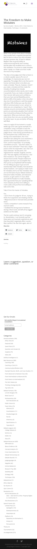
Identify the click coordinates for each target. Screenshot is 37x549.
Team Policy (8, 406)
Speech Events (8, 503)
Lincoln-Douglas (10, 393)
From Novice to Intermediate (13, 379)
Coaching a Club (10, 365)
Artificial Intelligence (10, 357)
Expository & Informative (13, 518)
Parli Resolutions (11, 400)
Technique (15, 28)
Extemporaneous (11, 510)
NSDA (6, 436)
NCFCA (7, 433)
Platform (7, 516)
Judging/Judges (9, 460)
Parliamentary (9, 398)
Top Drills (8, 388)
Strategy (7, 474)
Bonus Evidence (10, 446)
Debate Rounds (9, 457)
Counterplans (10, 411)
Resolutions (7, 491)
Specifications (10, 422)
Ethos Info (8, 341)
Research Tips (9, 469)
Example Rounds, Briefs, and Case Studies (17, 371)
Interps (8, 521)
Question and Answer (11, 349)
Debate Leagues (8, 428)
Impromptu (9, 513)
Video (6, 355)
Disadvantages (10, 414)
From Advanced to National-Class (15, 374)
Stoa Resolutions (10, 500)
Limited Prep (9, 506)
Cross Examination (10, 452)
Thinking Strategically (11, 385)
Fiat (7, 417)
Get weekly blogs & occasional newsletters (15, 321)
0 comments (23, 28)
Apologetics (9, 508)
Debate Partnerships (11, 455)
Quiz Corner (7, 488)
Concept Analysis (10, 449)
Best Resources (8, 360)
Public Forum (9, 403)
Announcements (9, 338)
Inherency (9, 419)
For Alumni (7, 486)
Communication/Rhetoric (12, 368)
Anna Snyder (9, 26)
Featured (7, 343)
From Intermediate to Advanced (14, 376)
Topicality (9, 425)
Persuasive (9, 524)
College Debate (9, 430)
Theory (6, 527)
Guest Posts (8, 346)
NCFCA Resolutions (10, 493)
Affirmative (8, 443)
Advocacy (9, 408)
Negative (7, 463)
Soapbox (7, 352)
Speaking (8, 471)
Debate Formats (8, 390)
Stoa (6, 438)
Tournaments (8, 529)
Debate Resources (9, 441)
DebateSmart (8, 480)
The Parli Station (10, 382)
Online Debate (9, 466)
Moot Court (8, 395)
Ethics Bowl (7, 483)
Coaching (8, 362)
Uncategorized (8, 532)
